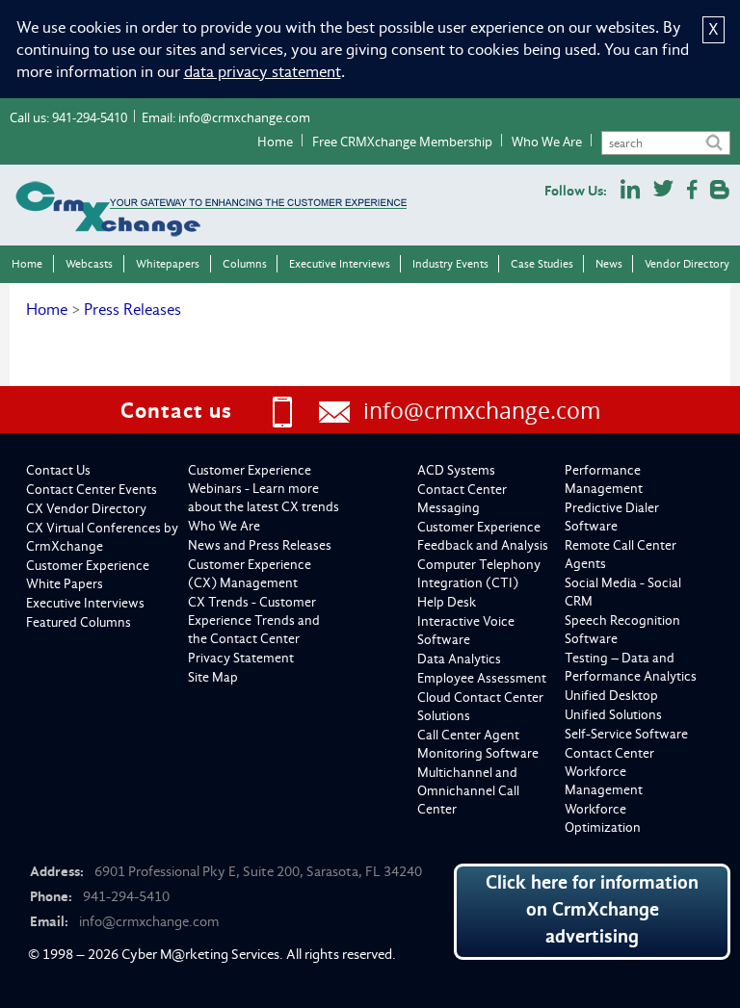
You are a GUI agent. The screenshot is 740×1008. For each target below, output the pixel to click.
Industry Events (450, 264)
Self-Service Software (626, 734)
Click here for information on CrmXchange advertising (592, 909)
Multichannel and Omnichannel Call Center (468, 790)
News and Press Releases (259, 545)
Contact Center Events (91, 489)
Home (275, 141)
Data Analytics (459, 659)
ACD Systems (456, 470)
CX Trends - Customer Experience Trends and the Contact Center (254, 620)
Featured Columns (78, 622)
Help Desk (446, 602)
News (608, 264)
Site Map (213, 677)
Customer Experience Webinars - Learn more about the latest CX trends (263, 488)
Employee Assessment (481, 678)
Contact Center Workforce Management (609, 771)
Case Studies (542, 264)
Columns (245, 264)
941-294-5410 (89, 117)
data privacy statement (262, 72)
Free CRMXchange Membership (402, 141)
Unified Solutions (613, 715)
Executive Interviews (339, 264)
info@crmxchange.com (244, 117)
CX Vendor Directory (86, 509)
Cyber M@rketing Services (200, 954)
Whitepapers (167, 264)
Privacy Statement (241, 658)
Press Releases (132, 309)
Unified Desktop (611, 695)
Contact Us (58, 470)
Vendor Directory (687, 264)
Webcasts (89, 264)
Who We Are (547, 141)
